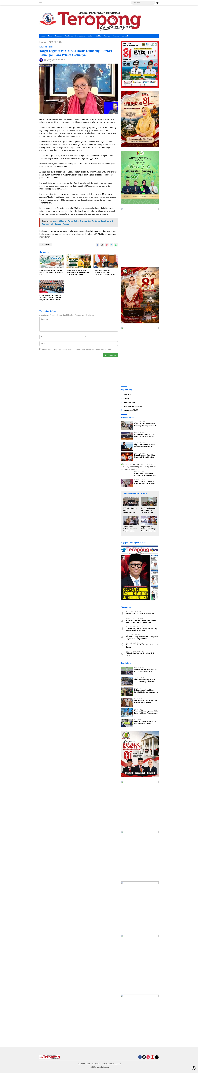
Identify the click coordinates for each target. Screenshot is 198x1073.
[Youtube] (152, 1057)
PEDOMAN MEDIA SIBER (111, 1064)
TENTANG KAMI (84, 1064)
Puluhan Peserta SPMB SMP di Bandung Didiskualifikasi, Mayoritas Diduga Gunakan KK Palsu (145, 723)
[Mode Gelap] (157, 3)
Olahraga (106, 36)
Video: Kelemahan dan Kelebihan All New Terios (141, 654)
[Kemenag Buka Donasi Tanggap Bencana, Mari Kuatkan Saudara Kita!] (51, 261)
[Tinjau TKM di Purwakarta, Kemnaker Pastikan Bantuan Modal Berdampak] (127, 483)
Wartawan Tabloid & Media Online (54, 59)
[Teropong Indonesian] (90, 20)
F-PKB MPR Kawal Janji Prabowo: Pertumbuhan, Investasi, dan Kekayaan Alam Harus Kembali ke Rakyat (104, 272)
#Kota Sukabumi (129, 402)
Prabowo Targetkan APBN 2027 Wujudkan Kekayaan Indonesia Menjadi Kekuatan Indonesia (50, 298)
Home (43, 36)
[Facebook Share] (97, 244)
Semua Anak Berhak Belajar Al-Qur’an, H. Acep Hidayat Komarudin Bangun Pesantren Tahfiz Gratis (145, 670)
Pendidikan (69, 36)
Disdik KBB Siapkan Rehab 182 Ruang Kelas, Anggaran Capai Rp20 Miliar (142, 638)
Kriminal (116, 36)
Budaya (90, 36)
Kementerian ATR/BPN (131, 410)
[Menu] (41, 3)
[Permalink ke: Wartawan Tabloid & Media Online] (41, 60)
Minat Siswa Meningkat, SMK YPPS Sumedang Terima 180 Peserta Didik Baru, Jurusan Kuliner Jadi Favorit (144, 681)
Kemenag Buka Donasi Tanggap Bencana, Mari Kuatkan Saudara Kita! (51, 272)
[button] (153, 2)
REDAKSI (96, 1064)
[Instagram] (148, 1057)
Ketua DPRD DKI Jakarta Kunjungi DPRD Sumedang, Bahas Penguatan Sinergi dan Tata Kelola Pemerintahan (146, 474)
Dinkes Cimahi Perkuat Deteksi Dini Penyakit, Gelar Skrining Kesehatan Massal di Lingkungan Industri (130, 529)
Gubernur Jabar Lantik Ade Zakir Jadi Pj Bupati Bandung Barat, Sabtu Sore (141, 621)
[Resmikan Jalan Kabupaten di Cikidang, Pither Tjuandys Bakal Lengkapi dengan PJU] (127, 425)
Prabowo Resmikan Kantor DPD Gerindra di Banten (142, 646)
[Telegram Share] (111, 244)
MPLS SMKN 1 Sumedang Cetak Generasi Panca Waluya (146, 701)
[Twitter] (144, 1057)
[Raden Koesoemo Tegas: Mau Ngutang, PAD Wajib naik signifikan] (127, 456)
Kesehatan (58, 36)
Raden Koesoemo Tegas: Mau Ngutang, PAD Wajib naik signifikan (144, 456)
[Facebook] (140, 1057)
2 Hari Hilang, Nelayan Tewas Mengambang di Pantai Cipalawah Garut (141, 630)
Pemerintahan (80, 36)
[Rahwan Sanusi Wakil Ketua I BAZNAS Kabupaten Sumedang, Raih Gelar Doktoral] (127, 691)
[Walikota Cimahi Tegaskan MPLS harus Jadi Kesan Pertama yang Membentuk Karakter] (127, 712)
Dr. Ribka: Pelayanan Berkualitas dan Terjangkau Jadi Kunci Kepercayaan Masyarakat (148, 510)
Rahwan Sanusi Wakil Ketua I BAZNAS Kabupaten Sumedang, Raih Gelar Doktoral (145, 691)
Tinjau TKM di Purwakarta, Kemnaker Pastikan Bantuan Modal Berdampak (144, 482)
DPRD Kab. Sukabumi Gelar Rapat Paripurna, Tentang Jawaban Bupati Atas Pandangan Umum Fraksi (145, 435)
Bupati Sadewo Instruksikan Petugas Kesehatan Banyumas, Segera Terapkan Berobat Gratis (149, 529)
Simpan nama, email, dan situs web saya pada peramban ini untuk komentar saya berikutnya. (77, 349)
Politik (98, 36)
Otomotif (125, 36)
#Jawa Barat (127, 394)
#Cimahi (126, 398)
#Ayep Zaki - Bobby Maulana (133, 406)
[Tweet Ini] (102, 244)
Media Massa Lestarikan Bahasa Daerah (140, 613)
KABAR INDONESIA (46, 47)
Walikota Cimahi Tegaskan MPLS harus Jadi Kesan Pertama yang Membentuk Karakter (146, 712)
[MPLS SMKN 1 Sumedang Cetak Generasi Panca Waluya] (127, 702)
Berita (50, 36)
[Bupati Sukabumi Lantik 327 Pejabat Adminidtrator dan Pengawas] (127, 446)
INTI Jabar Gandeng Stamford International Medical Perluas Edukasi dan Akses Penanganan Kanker (130, 510)
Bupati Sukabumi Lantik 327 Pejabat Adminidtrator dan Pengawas (144, 446)
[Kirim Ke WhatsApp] (116, 244)
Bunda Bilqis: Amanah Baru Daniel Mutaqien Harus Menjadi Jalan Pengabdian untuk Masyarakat (77, 272)
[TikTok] (157, 1057)
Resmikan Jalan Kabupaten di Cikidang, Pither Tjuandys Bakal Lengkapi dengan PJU (145, 425)
